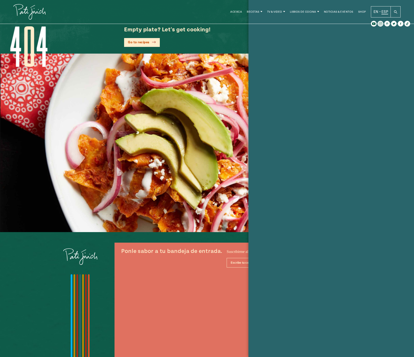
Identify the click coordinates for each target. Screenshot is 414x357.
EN (376, 12)
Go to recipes (139, 42)
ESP (384, 12)
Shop (362, 11)
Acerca (236, 11)
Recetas (253, 11)
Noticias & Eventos (338, 11)
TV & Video (274, 11)
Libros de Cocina (303, 11)
